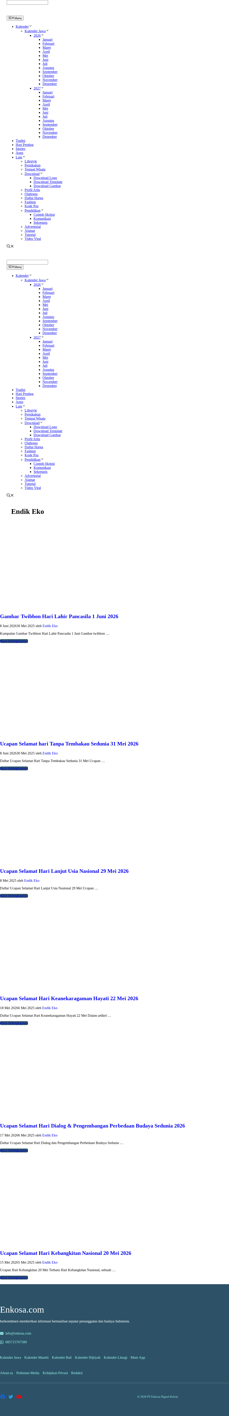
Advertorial (33, 227)
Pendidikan (32, 210)
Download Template (48, 182)
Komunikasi (42, 218)
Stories (20, 149)
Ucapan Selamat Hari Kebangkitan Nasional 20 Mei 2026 (65, 1253)
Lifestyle (31, 161)
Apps (19, 153)
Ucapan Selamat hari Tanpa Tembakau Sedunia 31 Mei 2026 (69, 744)
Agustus (48, 68)
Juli (44, 64)
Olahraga (31, 194)
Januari (47, 39)
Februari (48, 43)
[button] (30, 26)
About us (6, 1373)
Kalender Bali (62, 1357)
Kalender (22, 26)
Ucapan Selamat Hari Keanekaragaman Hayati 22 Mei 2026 (69, 998)
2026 (37, 35)
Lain (19, 157)
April (46, 51)
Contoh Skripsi (44, 214)
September (49, 72)
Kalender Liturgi (115, 1357)
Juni (45, 60)
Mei (45, 56)
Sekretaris (40, 222)
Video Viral (33, 239)
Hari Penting (25, 145)
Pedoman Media (27, 1373)
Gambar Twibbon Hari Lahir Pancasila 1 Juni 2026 (59, 616)
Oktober (48, 76)
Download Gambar (47, 186)
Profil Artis (32, 190)
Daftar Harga (34, 198)
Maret (46, 47)
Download (32, 174)
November (49, 80)
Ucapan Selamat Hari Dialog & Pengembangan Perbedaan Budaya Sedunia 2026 (92, 1126)
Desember (49, 84)
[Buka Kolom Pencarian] (10, 247)
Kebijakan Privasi (55, 1373)
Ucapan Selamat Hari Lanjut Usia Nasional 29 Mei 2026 (64, 871)
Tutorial (30, 235)
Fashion (30, 202)
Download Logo (45, 178)
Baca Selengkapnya (14, 641)
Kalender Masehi (36, 1357)
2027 (37, 88)
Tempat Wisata (35, 169)
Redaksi (77, 1373)
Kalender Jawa (35, 31)
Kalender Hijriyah (87, 1357)
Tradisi (20, 141)
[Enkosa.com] (26, 13)
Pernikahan (32, 165)
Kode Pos (31, 206)
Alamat (30, 231)
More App (138, 1357)
